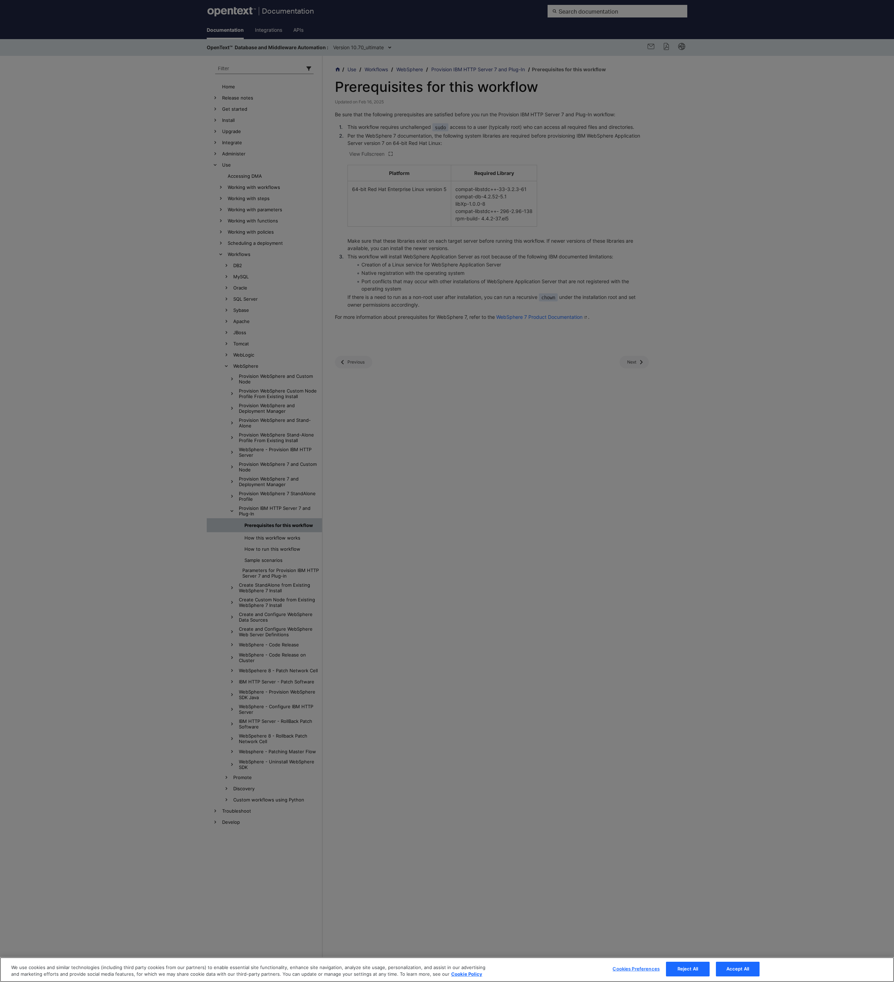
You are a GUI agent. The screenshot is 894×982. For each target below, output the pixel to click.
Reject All (687, 969)
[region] (447, 969)
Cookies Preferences (636, 969)
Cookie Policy (466, 974)
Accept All (737, 969)
